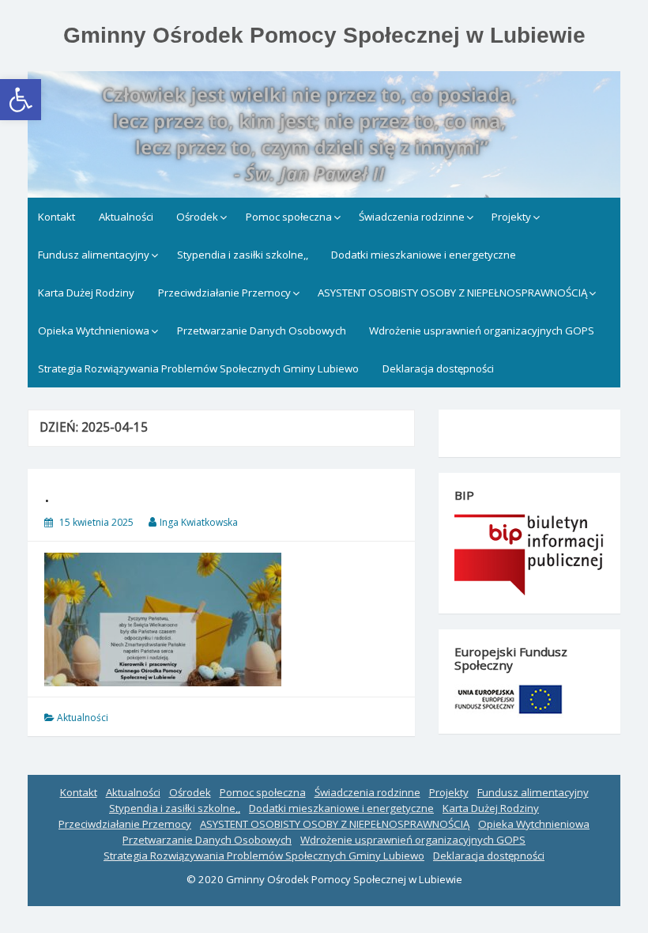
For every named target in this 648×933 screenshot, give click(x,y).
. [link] (47, 495)
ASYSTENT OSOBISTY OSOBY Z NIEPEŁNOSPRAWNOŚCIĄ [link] (452, 292)
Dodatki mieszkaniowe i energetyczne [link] (423, 254)
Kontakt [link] (56, 217)
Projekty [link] (511, 217)
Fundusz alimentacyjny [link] (93, 254)
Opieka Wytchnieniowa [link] (93, 330)
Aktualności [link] (126, 217)
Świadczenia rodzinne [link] (412, 217)
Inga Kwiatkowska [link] (199, 522)
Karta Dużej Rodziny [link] (86, 292)
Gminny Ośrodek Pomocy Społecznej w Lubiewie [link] (324, 35)
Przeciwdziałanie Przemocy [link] (224, 292)
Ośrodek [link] (197, 217)
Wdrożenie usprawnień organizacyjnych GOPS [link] (481, 330)
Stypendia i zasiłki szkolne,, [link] (242, 254)
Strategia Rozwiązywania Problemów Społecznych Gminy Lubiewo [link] (198, 368)
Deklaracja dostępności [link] (438, 368)
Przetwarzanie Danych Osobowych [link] (261, 330)
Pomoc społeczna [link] (289, 217)
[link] (20, 99)
